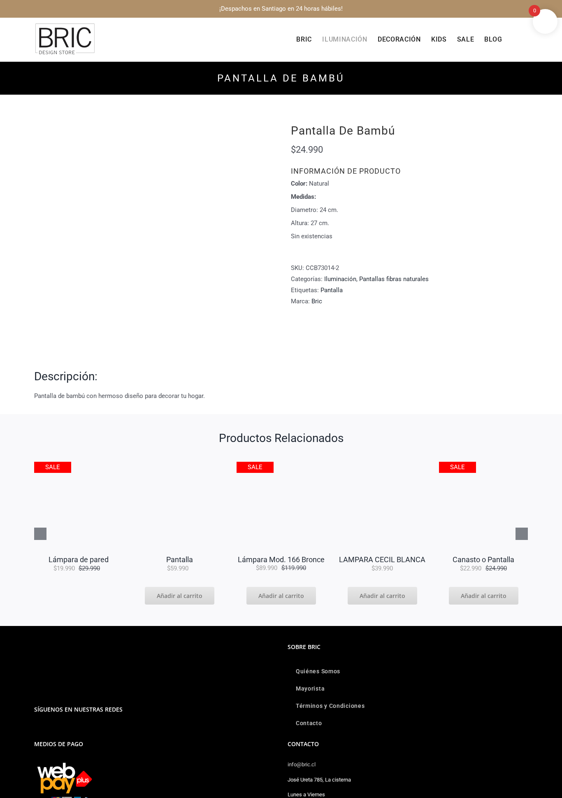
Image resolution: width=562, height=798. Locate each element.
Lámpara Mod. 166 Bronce (281, 559)
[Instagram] (36, 730)
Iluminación (340, 279)
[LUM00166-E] (281, 464)
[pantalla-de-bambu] (152, 237)
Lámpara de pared (79, 559)
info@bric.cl (302, 764)
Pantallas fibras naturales (394, 279)
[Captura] (78, 464)
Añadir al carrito (179, 596)
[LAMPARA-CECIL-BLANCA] (382, 464)
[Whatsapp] (47, 730)
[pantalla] (179, 464)
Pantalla (331, 290)
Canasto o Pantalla (483, 559)
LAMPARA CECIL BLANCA (382, 559)
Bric (316, 301)
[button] (515, 39)
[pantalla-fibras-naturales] (483, 464)
